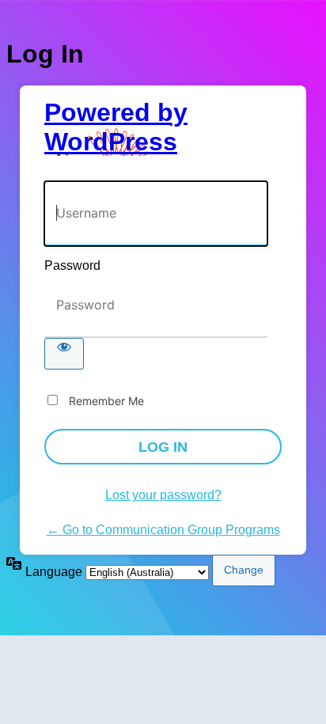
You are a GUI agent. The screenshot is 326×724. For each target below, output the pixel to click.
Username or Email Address (120, 173)
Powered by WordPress (116, 127)
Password (72, 265)
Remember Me (106, 400)
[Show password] (64, 354)
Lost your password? (163, 495)
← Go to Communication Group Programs (163, 529)
